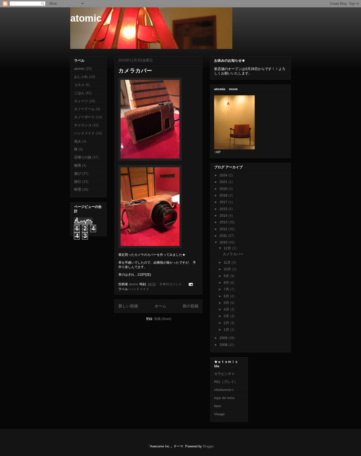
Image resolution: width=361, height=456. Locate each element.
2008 (224, 345)
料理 (77, 189)
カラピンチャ (224, 374)
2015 (224, 209)
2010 (224, 242)
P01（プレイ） (225, 382)
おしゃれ (81, 77)
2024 (224, 175)
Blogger (208, 446)
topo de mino (224, 398)
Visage (219, 414)
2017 (224, 202)
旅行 (77, 182)
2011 (224, 236)
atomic (86, 18)
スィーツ (81, 101)
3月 (227, 316)
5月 (227, 303)
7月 (227, 289)
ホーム (160, 306)
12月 (228, 248)
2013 (224, 222)
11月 (228, 262)
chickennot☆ (224, 390)
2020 (224, 189)
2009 (224, 338)
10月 (228, 269)
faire (219, 406)
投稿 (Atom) (162, 319)
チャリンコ (82, 125)
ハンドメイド (139, 289)
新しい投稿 (128, 306)
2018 (224, 195)
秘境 (77, 165)
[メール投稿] (190, 284)
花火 (77, 141)
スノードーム (84, 109)
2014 (224, 215)
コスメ (79, 85)
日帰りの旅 (82, 157)
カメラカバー (135, 71)
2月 (227, 323)
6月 (227, 296)
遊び (77, 173)
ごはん (79, 93)
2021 (224, 182)
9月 (227, 276)
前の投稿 (190, 306)
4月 (227, 309)
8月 (227, 283)
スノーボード (84, 117)
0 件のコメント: (172, 284)
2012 (224, 229)
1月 (227, 329)
